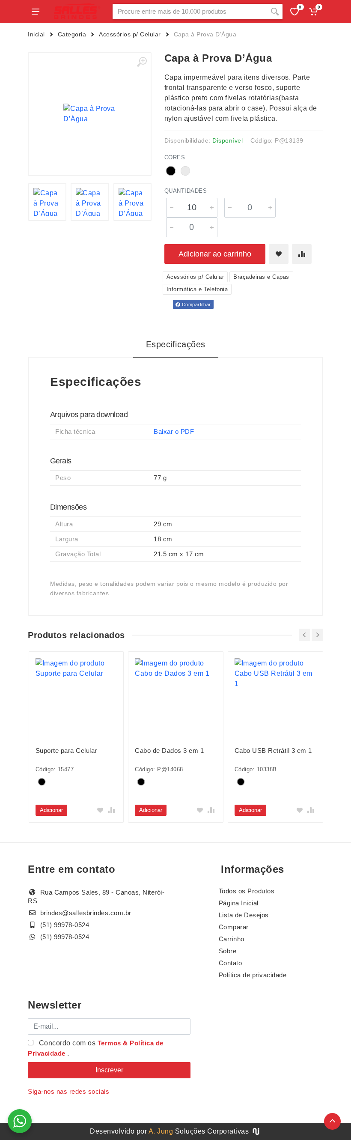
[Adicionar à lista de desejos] (279, 254)
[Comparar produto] (302, 254)
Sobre (228, 951)
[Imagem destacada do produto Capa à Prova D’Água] (89, 114)
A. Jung (161, 1131)
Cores (174, 157)
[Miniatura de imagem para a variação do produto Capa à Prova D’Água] (90, 202)
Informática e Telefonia (197, 289)
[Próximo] (317, 635)
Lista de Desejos (244, 915)
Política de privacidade (253, 975)
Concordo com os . (96, 1048)
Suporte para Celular (66, 750)
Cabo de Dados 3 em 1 (169, 750)
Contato (230, 963)
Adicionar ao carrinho (214, 254)
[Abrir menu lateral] (35, 11)
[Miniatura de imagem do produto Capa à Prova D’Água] (47, 202)
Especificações (175, 344)
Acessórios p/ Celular (130, 34)
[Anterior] (304, 635)
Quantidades (185, 191)
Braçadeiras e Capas (261, 277)
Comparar (234, 927)
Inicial (36, 34)
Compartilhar (195, 304)
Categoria (72, 34)
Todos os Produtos (247, 891)
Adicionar (51, 810)
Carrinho (231, 939)
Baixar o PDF (174, 431)
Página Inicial (239, 903)
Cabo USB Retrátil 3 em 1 (273, 750)
